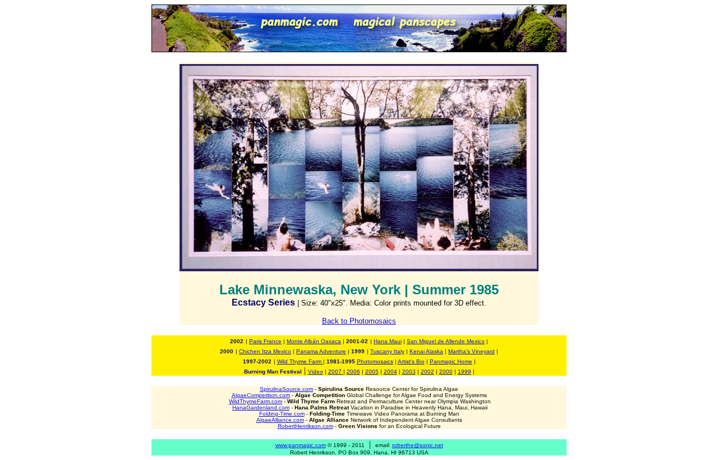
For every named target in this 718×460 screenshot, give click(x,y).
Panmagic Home (451, 361)
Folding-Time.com (282, 414)
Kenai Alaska (426, 351)
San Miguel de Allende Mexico (446, 341)
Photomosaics (375, 361)
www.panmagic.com (300, 445)
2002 (427, 371)
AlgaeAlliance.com (280, 420)
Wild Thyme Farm (300, 361)
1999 (464, 371)
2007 (335, 371)
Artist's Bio (411, 361)
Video (315, 371)
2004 (390, 371)
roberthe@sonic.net (417, 445)
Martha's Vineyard (471, 351)
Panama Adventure (321, 351)
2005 (372, 371)
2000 (446, 371)
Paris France (265, 341)
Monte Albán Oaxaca (314, 341)
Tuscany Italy (387, 351)
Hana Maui (388, 341)
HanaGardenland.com (260, 407)
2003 (409, 371)
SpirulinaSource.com (286, 389)
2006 (353, 371)
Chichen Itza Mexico (265, 351)
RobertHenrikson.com (305, 426)
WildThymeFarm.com (255, 401)
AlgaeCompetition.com (261, 395)
